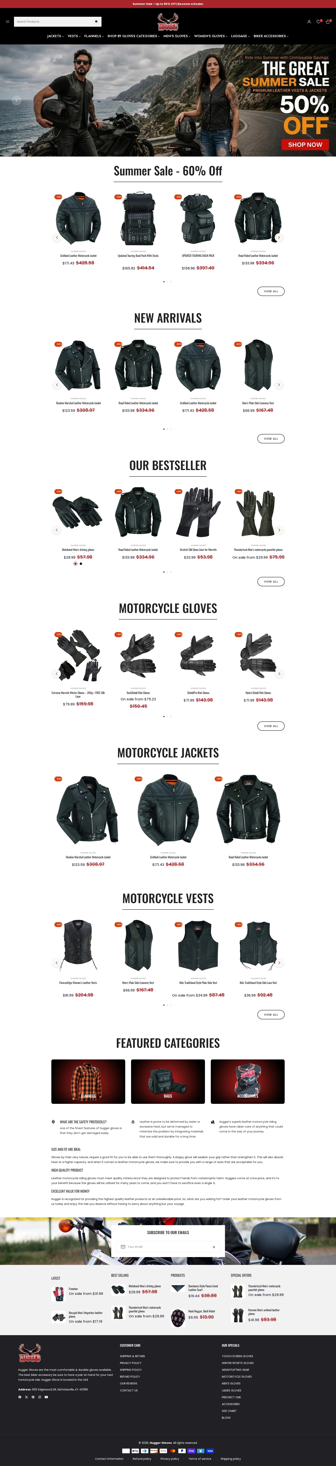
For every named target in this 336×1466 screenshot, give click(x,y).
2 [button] (173, 147)
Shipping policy (231, 1459)
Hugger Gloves (78, 251)
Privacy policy (170, 1459)
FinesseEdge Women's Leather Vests (78, 983)
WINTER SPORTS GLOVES (238, 1363)
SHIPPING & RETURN (132, 1356)
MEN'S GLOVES (231, 1383)
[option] (78, 233)
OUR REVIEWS (128, 1383)
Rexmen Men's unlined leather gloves (264, 1312)
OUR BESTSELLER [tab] (168, 464)
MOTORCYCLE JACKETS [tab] (168, 752)
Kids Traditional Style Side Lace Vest (258, 983)
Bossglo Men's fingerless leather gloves (85, 1314)
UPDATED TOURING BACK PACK (198, 256)
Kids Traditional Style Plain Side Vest (198, 983)
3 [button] (171, 281)
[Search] (96, 21)
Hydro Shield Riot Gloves (258, 693)
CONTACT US (129, 1390)
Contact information (109, 1459)
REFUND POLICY (130, 1377)
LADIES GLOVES (231, 1390)
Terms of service (199, 1459)
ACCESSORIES (231, 1404)
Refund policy (142, 1459)
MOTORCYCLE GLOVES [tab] (168, 607)
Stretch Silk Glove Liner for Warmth (198, 550)
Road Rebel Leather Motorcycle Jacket (258, 256)
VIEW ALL (271, 291)
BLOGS (226, 1418)
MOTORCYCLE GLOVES (237, 1377)
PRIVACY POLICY (130, 1363)
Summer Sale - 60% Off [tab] (168, 170)
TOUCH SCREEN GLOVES (237, 1356)
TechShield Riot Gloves (138, 693)
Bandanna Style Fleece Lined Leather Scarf (203, 1288)
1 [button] (162, 147)
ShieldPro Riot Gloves (198, 693)
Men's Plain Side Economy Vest (258, 403)
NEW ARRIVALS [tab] (168, 317)
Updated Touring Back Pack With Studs (138, 256)
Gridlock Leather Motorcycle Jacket (78, 256)
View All (271, 582)
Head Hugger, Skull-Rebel (201, 1311)
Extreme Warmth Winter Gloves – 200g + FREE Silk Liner (78, 694)
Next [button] (319, 100)
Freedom (73, 1289)
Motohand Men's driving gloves (78, 550)
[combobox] (58, 21)
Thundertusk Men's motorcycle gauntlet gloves (258, 550)
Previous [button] (16, 100)
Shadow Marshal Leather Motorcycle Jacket (78, 403)
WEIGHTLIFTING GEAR (235, 1370)
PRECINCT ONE (231, 1397)
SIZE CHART (229, 1411)
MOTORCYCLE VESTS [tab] (168, 897)
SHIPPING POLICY (131, 1370)
